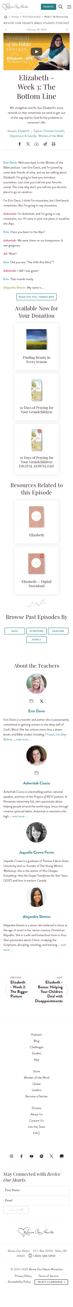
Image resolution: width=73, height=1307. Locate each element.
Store (36, 1071)
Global (36, 1083)
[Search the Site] (61, 7)
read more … (23, 739)
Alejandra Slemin (36, 917)
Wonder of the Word (36, 1077)
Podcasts (36, 1034)
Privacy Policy (23, 1276)
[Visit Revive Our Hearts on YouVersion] (61, 1156)
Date (15, 631)
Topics (36, 639)
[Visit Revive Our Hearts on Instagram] (11, 1156)
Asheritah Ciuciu (36, 783)
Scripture (36, 631)
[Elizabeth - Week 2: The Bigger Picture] (6, 30)
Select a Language (50, 1282)
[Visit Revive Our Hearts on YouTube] (31, 1156)
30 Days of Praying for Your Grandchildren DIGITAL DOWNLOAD (36, 462)
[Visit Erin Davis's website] (31, 701)
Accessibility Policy (19, 1281)
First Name (12, 1190)
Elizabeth (23, 130)
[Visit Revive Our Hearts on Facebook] (21, 1156)
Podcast (15, 17)
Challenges (36, 1047)
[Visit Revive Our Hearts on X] (51, 1156)
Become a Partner (36, 1096)
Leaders (36, 1089)
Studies (36, 1053)
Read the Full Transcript (36, 297)
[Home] (5, 16)
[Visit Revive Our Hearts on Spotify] (41, 1156)
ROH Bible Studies (32, 17)
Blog (36, 1040)
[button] (68, 7)
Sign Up (14, 1210)
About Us (36, 1114)
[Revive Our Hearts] (15, 7)
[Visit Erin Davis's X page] (41, 701)
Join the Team (36, 1126)
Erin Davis (36, 711)
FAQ (36, 1132)
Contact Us (36, 1120)
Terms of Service (48, 1276)
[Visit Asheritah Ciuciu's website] (36, 773)
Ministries (45, 1269)
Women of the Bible (50, 135)
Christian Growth (53, 130)
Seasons (58, 631)
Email (8, 1200)
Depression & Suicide (23, 135)
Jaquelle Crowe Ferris (36, 852)
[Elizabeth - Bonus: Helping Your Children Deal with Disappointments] (66, 30)
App (36, 1059)
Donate (48, 7)
